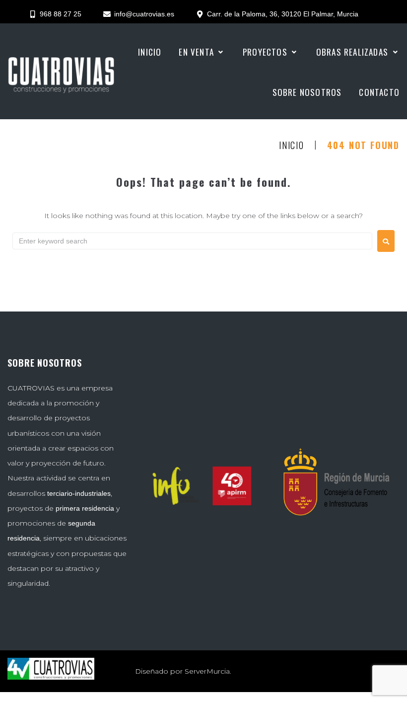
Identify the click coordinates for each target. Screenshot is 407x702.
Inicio (291, 145)
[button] (202, 52)
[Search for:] (192, 241)
